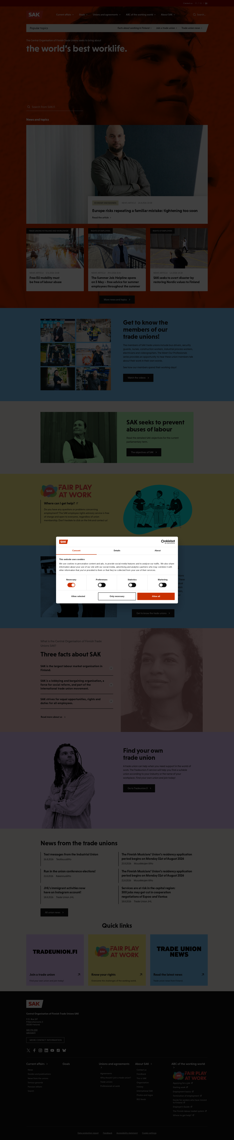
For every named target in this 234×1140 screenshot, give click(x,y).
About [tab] (158, 550)
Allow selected (78, 596)
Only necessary (117, 596)
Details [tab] (117, 550)
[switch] (102, 585)
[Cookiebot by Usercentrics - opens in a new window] (163, 542)
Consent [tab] (76, 550)
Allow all (156, 596)
